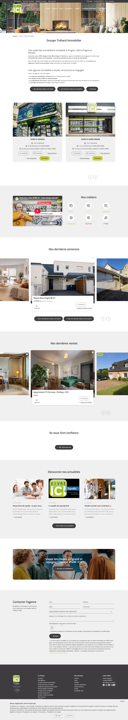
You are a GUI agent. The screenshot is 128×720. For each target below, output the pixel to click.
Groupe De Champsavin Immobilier (47, 687)
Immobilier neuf (78, 691)
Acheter (54, 8)
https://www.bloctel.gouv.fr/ (57, 653)
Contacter (25, 153)
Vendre (48, 8)
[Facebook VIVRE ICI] (104, 685)
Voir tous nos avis (65, 447)
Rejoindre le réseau (41, 1)
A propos (40, 678)
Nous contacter (109, 1)
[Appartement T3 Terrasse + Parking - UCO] (63, 374)
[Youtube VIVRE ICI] (113, 685)
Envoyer (56, 636)
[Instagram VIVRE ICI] (106, 685)
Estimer (76, 682)
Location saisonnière (89, 8)
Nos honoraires (32, 158)
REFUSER (58, 716)
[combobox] (81, 611)
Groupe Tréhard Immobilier (45, 695)
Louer (61, 8)
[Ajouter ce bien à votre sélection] (27, 260)
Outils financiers (107, 678)
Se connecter (113, 8)
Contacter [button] (39, 153)
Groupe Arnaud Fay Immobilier (46, 682)
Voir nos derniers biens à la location (80, 319)
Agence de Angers (86, 402)
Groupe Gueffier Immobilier (45, 689)
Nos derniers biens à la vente (43, 89)
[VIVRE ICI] (17, 8)
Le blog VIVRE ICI (99, 1)
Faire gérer (68, 8)
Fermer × (122, 701)
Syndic (77, 8)
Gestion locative (79, 687)
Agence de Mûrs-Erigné (84, 308)
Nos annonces (52, 153)
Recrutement (52, 1)
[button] (37, 139)
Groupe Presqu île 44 (44, 693)
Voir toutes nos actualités (65, 526)
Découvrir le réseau (28, 1)
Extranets (89, 1)
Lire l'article (18, 517)
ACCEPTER (69, 716)
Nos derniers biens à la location (71, 89)
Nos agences (17, 1)
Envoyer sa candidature (65, 569)
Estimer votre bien (104, 8)
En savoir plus (42, 712)
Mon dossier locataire (109, 682)
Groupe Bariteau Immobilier (46, 684)
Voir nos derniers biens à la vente (49, 319)
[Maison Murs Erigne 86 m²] (63, 279)
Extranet (93, 89)
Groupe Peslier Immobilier (45, 691)
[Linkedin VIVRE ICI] (109, 685)
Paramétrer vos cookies (54, 712)
